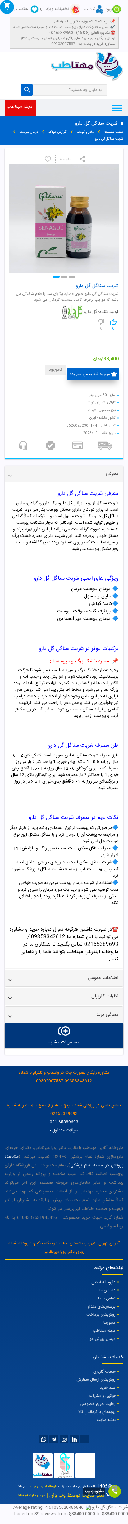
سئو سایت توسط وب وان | (74, 1495)
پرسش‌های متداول (100, 1306)
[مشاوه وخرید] (114, 1491)
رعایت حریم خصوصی (98, 1404)
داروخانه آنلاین (103, 1282)
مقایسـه (65, 159)
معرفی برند (107, 1015)
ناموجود (55, 370)
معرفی (112, 474)
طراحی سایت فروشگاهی (30, 1495)
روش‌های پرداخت (101, 1315)
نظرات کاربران (104, 996)
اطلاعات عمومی (103, 978)
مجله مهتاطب (20, 106)
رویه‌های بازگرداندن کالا (97, 1412)
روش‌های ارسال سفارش (96, 1380)
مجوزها (109, 1323)
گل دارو (90, 312)
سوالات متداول (65, 1130)
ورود (108, 9)
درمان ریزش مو (102, 1339)
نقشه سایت (106, 1420)
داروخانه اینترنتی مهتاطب (42, 1486)
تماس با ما (107, 1298)
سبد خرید (108, 1388)
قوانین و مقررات (102, 1396)
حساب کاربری (104, 1371)
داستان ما (107, 1290)
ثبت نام (89, 9)
